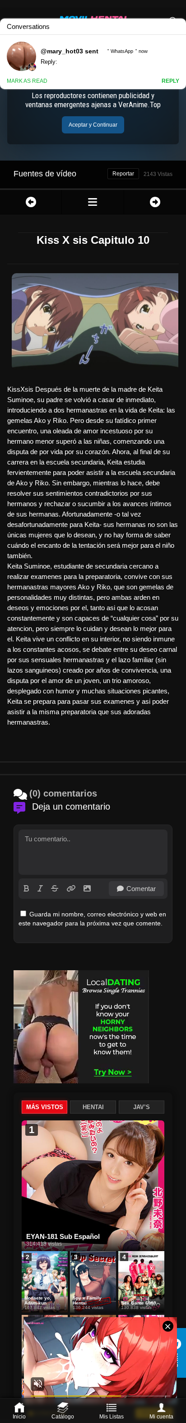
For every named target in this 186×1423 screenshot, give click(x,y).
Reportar (123, 174)
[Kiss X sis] (92, 202)
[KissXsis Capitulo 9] (30, 202)
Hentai (93, 1107)
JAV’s (141, 1107)
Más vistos (44, 1107)
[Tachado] (54, 888)
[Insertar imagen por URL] (71, 888)
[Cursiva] (40, 888)
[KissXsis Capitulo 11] (155, 202)
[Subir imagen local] (87, 888)
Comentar (141, 888)
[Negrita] (26, 888)
